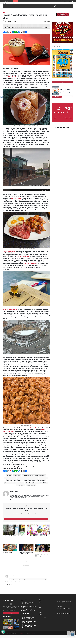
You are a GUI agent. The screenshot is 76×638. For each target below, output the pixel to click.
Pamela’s (33, 444)
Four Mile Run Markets (31, 428)
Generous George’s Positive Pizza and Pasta (27, 478)
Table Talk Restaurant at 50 (8, 552)
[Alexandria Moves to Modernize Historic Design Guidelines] (5, 623)
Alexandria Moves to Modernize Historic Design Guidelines (29, 1)
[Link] (23, 579)
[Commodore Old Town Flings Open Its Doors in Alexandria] (26, 547)
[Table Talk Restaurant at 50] (10, 547)
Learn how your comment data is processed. (27, 581)
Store (40, 609)
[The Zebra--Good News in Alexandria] (10, 3)
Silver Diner (28, 482)
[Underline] (13, 579)
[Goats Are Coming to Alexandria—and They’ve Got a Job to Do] (5, 620)
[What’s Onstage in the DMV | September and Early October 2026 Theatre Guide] (16, 620)
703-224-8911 (66, 608)
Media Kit (40, 614)
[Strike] (15, 579)
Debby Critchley (7, 21)
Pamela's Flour (33, 480)
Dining (40, 607)
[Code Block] (21, 579)
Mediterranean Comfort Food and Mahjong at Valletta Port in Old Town (42, 554)
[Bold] (10, 579)
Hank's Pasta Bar (43, 478)
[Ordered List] (16, 579)
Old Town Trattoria (29, 264)
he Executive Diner (12, 480)
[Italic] (12, 579)
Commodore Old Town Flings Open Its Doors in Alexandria (26, 553)
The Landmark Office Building (40, 482)
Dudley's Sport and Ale (28, 475)
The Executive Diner (9, 251)
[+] (26, 579)
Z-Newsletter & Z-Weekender (44, 617)
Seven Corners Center (11, 482)
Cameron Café (16, 198)
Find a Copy (63, 14)
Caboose (9, 475)
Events (40, 605)
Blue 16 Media (31, 633)
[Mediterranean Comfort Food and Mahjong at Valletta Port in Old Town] (42, 548)
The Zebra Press (21, 633)
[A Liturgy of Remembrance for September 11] (16, 623)
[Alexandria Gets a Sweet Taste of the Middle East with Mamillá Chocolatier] (5, 627)
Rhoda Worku (42, 480)
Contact (40, 610)
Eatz (7, 9)
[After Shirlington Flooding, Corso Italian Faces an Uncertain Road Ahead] (10, 623)
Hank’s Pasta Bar (23, 256)
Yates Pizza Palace (31, 485)
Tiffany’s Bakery (13, 77)
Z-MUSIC (40, 616)
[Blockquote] (20, 579)
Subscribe (40, 612)
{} (24, 579)
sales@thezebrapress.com (61, 609)
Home (4, 9)
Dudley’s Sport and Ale (10, 310)
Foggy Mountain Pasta (40, 475)
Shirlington (21, 482)
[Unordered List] (18, 579)
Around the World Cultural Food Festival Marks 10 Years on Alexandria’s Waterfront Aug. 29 (28, 606)
